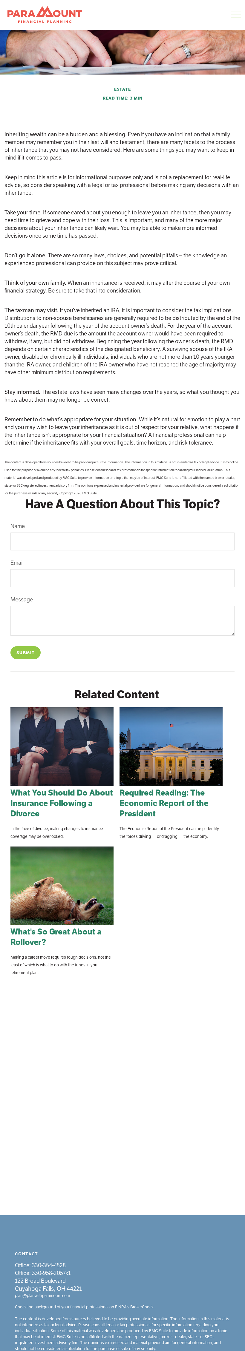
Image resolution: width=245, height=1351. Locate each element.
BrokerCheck (142, 1307)
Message (21, 599)
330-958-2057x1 (51, 1273)
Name (17, 526)
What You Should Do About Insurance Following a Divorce (61, 803)
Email (17, 562)
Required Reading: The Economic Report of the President (164, 803)
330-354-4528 (49, 1265)
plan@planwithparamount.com (42, 1295)
